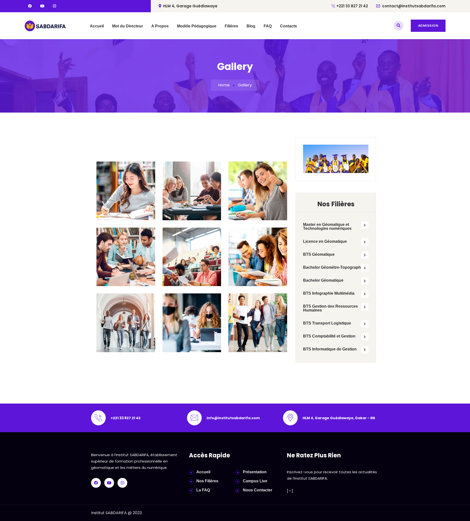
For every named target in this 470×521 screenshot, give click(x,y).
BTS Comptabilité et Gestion (329, 336)
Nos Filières (207, 481)
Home (224, 85)
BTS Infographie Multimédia (328, 293)
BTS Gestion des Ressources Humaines (330, 308)
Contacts (288, 26)
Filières (231, 26)
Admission (428, 25)
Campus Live (255, 481)
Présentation (255, 472)
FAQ (268, 26)
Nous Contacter (257, 490)
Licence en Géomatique (325, 241)
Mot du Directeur (127, 26)
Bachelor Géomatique (323, 280)
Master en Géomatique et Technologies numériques (327, 226)
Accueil (97, 26)
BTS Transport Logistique (327, 323)
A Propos (160, 26)
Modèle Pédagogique (196, 26)
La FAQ (203, 490)
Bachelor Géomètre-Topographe (333, 267)
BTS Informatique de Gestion (330, 349)
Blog (251, 26)
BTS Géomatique (319, 254)
